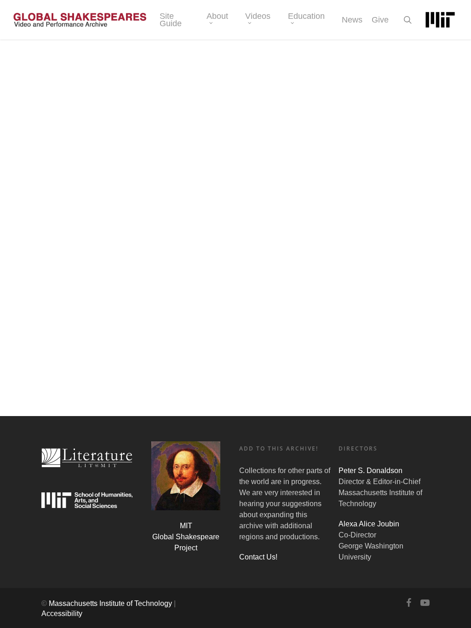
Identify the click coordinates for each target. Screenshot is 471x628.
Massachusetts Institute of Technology (110, 603)
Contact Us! (258, 557)
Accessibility (61, 613)
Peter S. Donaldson (370, 470)
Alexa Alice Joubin (369, 524)
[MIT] (440, 20)
